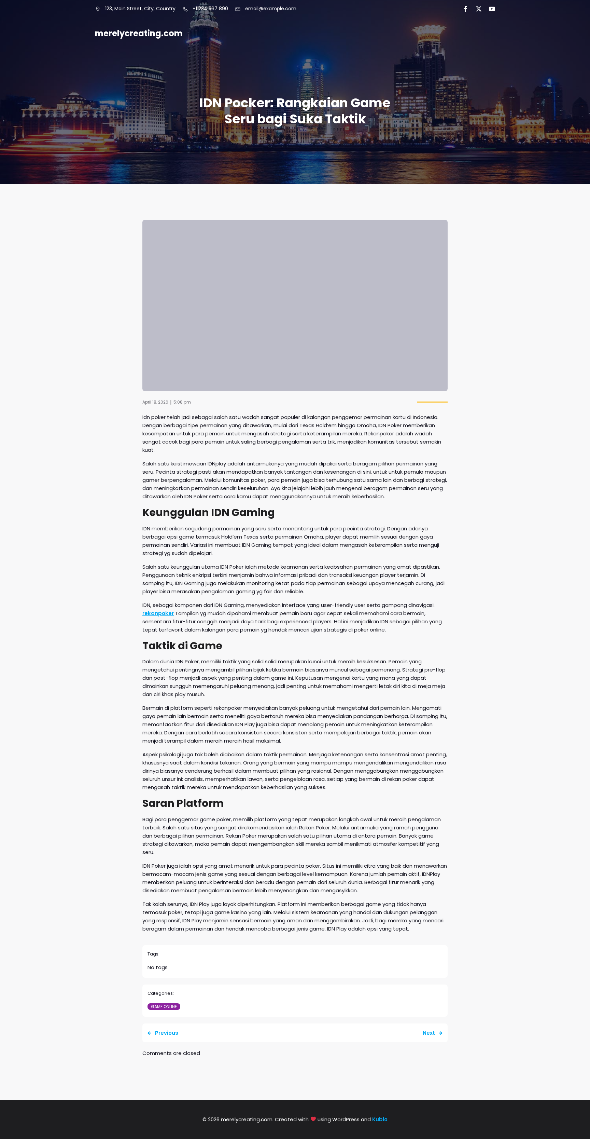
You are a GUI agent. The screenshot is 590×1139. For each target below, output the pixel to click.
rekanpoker (158, 613)
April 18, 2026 (155, 402)
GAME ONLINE (164, 1006)
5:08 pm (182, 402)
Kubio (380, 1119)
